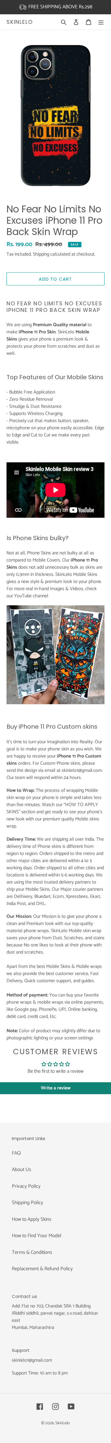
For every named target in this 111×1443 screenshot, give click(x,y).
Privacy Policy (26, 1186)
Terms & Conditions (32, 1252)
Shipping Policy (27, 1202)
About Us (21, 1169)
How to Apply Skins (31, 1219)
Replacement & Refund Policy (42, 1269)
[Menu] (101, 22)
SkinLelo (20, 22)
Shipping (41, 254)
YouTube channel (31, 596)
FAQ (16, 1153)
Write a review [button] (55, 1088)
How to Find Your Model (36, 1235)
